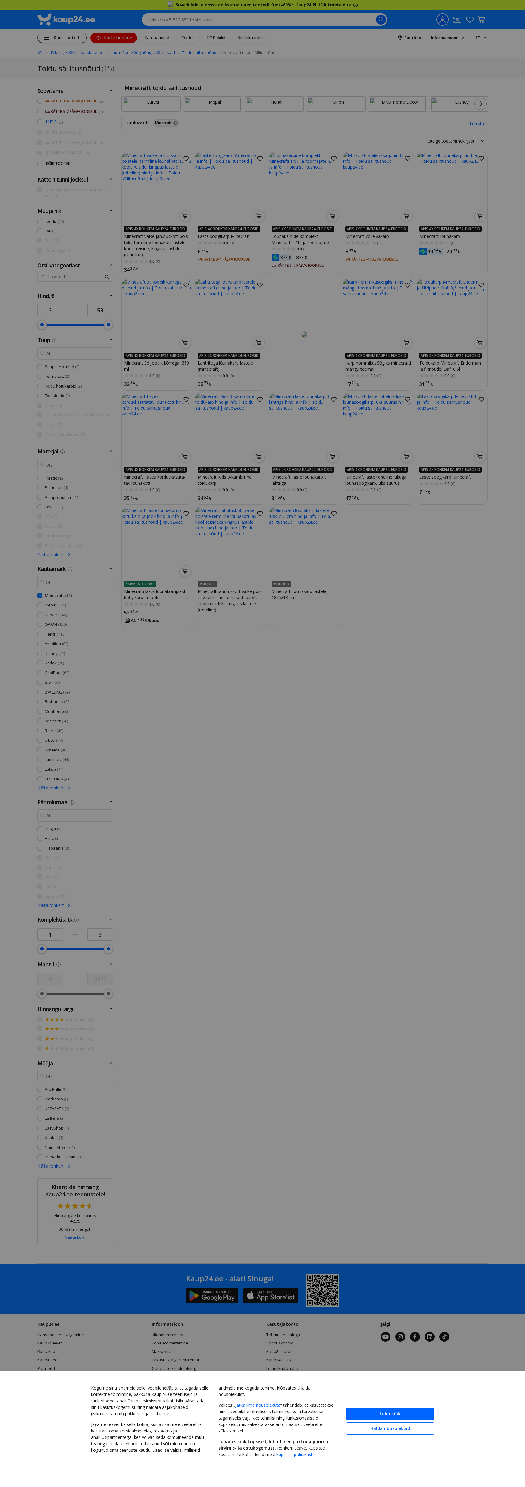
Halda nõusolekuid (390, 1428)
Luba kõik (390, 1413)
